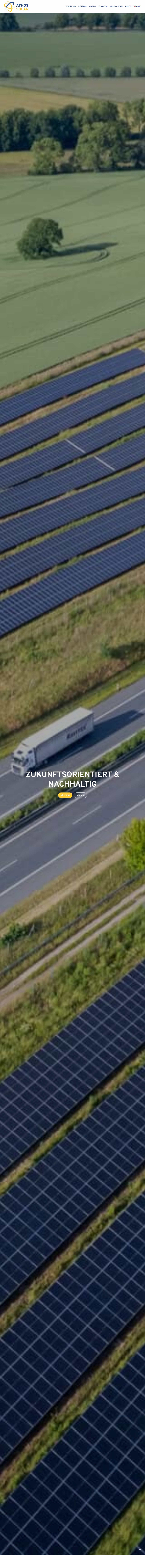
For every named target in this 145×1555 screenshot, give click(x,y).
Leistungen (82, 7)
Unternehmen (70, 7)
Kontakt (128, 7)
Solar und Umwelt (116, 7)
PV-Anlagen (103, 7)
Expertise (92, 7)
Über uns (65, 795)
